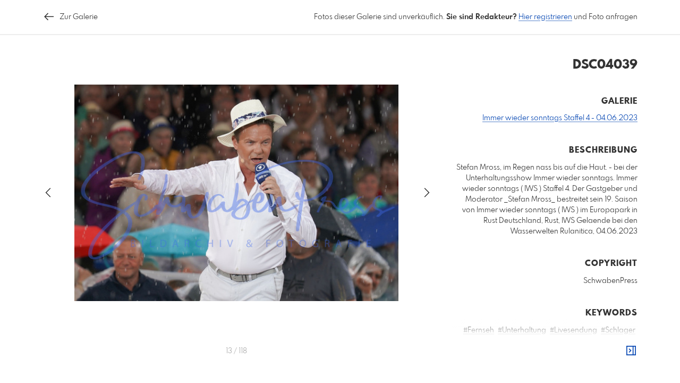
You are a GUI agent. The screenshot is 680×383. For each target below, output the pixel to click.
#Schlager (618, 330)
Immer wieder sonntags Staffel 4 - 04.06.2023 (560, 118)
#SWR (566, 351)
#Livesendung (573, 330)
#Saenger (575, 341)
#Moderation (533, 341)
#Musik (495, 341)
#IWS (588, 351)
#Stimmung (533, 351)
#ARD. (611, 351)
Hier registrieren (545, 17)
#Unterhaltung (522, 330)
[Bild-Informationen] (631, 351)
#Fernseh (478, 330)
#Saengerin (615, 341)
